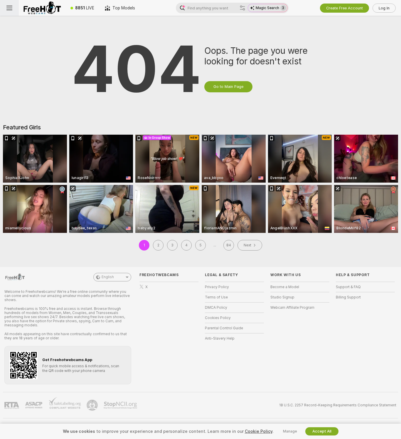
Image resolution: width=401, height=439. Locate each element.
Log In (384, 8)
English (108, 277)
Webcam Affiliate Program (292, 308)
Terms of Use (216, 297)
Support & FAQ (348, 287)
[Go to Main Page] (42, 8)
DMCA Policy (216, 308)
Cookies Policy (218, 318)
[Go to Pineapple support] (93, 405)
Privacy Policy (217, 287)
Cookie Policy (258, 431)
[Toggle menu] (9, 8)
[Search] (242, 8)
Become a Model (284, 287)
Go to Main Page (228, 86)
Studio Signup (282, 297)
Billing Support (348, 297)
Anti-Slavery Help (220, 338)
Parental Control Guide (224, 328)
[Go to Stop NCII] (121, 405)
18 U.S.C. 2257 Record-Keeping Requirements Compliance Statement (337, 405)
